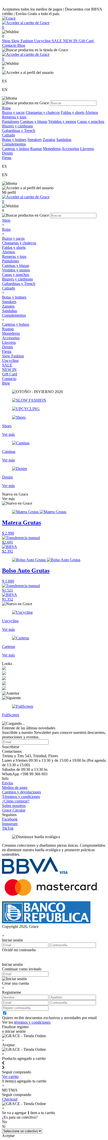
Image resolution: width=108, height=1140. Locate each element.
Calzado (8, 288)
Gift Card (86, 41)
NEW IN (71, 41)
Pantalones (10, 121)
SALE (57, 41)
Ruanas (36, 149)
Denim (7, 347)
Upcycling (43, 41)
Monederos (52, 149)
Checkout (9, 1099)
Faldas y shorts (72, 112)
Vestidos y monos (62, 121)
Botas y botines (14, 139)
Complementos (14, 315)
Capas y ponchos (90, 121)
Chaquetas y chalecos (43, 112)
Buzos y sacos (13, 112)
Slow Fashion (22, 41)
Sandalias (63, 139)
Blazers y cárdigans (17, 126)
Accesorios (70, 149)
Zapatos (49, 139)
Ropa (6, 229)
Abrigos (91, 112)
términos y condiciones (32, 1022)
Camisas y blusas (33, 121)
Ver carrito (10, 1076)
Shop (6, 41)
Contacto (9, 45)
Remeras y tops (14, 117)
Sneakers (34, 139)
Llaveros (87, 149)
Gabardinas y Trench (18, 130)
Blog (21, 45)
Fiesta (6, 351)
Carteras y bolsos (15, 149)
